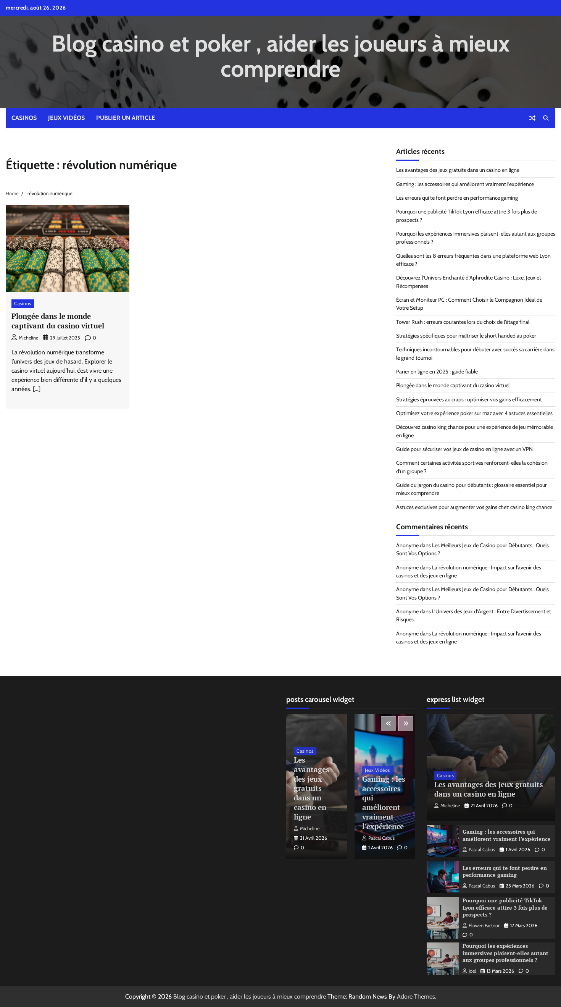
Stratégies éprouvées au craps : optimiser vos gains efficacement (469, 399)
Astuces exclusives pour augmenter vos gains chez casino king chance (474, 507)
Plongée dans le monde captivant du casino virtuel (57, 320)
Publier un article (125, 117)
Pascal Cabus (381, 838)
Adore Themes (416, 996)
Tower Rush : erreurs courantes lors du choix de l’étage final (462, 321)
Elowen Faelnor (484, 925)
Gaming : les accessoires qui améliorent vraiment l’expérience (465, 184)
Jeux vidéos (66, 117)
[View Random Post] (532, 118)
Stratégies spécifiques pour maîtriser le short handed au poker (466, 335)
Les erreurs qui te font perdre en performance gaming (457, 197)
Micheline (28, 338)
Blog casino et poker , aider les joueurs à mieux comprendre (280, 55)
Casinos (24, 117)
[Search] (545, 118)
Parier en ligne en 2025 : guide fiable (437, 371)
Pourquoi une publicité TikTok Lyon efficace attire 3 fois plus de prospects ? (505, 907)
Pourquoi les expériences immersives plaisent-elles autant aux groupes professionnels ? (505, 952)
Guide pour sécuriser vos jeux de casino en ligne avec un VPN (464, 449)
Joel (472, 971)
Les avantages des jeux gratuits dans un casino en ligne (457, 169)
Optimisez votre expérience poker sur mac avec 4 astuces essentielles (474, 413)
